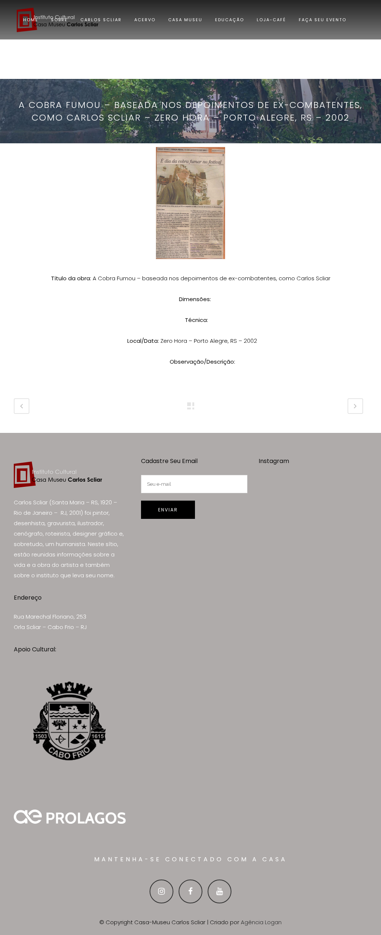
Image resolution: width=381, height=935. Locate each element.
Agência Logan (261, 922)
